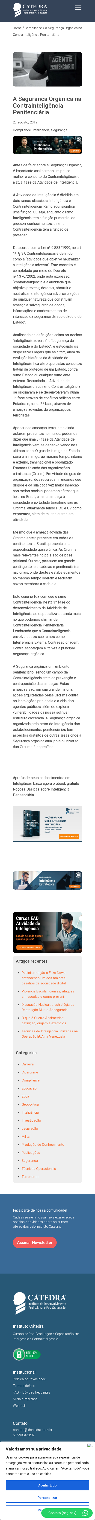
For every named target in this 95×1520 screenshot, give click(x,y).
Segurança (59, 130)
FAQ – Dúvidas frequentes (31, 1392)
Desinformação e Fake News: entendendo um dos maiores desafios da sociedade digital (44, 978)
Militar (26, 1136)
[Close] (90, 1445)
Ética (25, 1096)
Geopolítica (30, 1104)
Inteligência (41, 130)
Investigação (31, 1120)
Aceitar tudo (47, 1485)
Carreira (28, 1064)
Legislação (30, 1128)
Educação (29, 1088)
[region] (47, 1481)
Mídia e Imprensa (25, 1399)
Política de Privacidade (29, 1379)
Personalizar (47, 1498)
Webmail (19, 1406)
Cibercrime (30, 1072)
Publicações (31, 1153)
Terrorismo (30, 1177)
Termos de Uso (24, 1386)
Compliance (22, 130)
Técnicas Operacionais (39, 1169)
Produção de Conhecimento (43, 1145)
